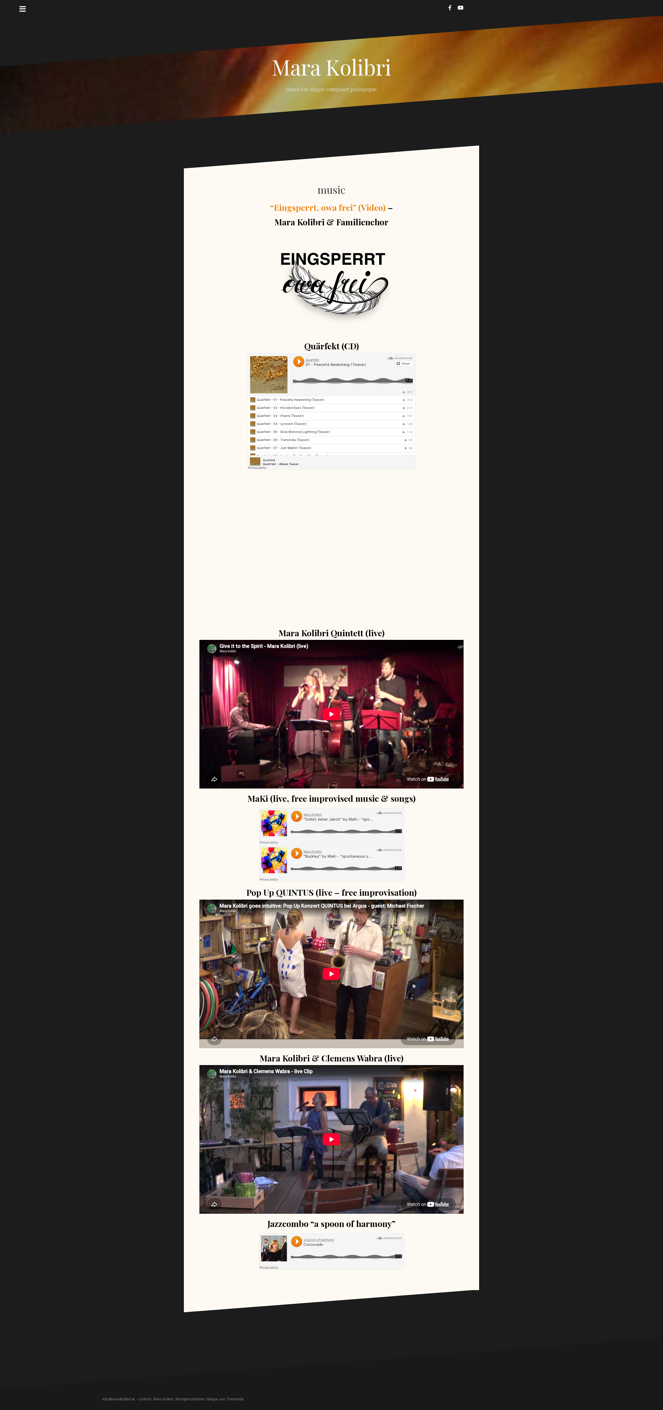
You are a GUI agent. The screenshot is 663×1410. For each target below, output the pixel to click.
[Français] (476, 7)
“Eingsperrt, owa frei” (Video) (328, 207)
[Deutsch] (470, 7)
